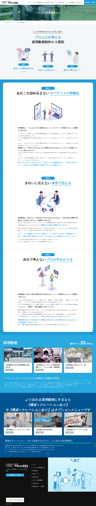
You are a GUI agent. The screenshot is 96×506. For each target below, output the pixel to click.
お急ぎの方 (79, 2)
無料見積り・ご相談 (90, 2)
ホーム (29, 2)
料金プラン (54, 2)
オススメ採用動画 (70, 2)
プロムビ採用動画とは (38, 2)
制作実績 (47, 2)
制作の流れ (61, 2)
